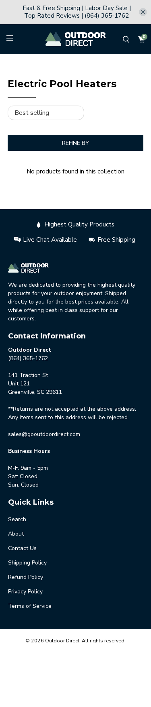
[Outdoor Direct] (76, 39)
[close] (143, 12)
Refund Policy (25, 577)
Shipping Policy (27, 562)
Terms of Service (30, 606)
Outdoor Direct (62, 640)
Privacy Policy (25, 591)
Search (17, 519)
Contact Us (22, 548)
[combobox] (67, 63)
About (16, 534)
